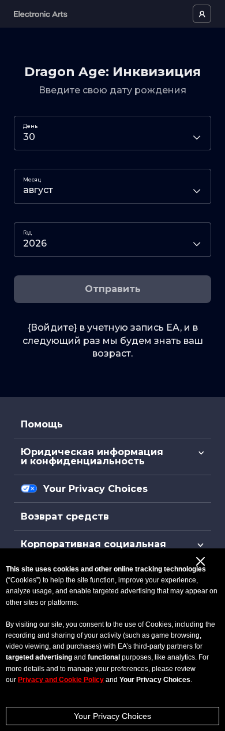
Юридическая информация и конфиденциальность (92, 456)
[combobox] (112, 133)
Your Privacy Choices (112, 716)
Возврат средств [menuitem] (65, 516)
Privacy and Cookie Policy (61, 680)
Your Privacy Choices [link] (95, 489)
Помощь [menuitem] (42, 424)
